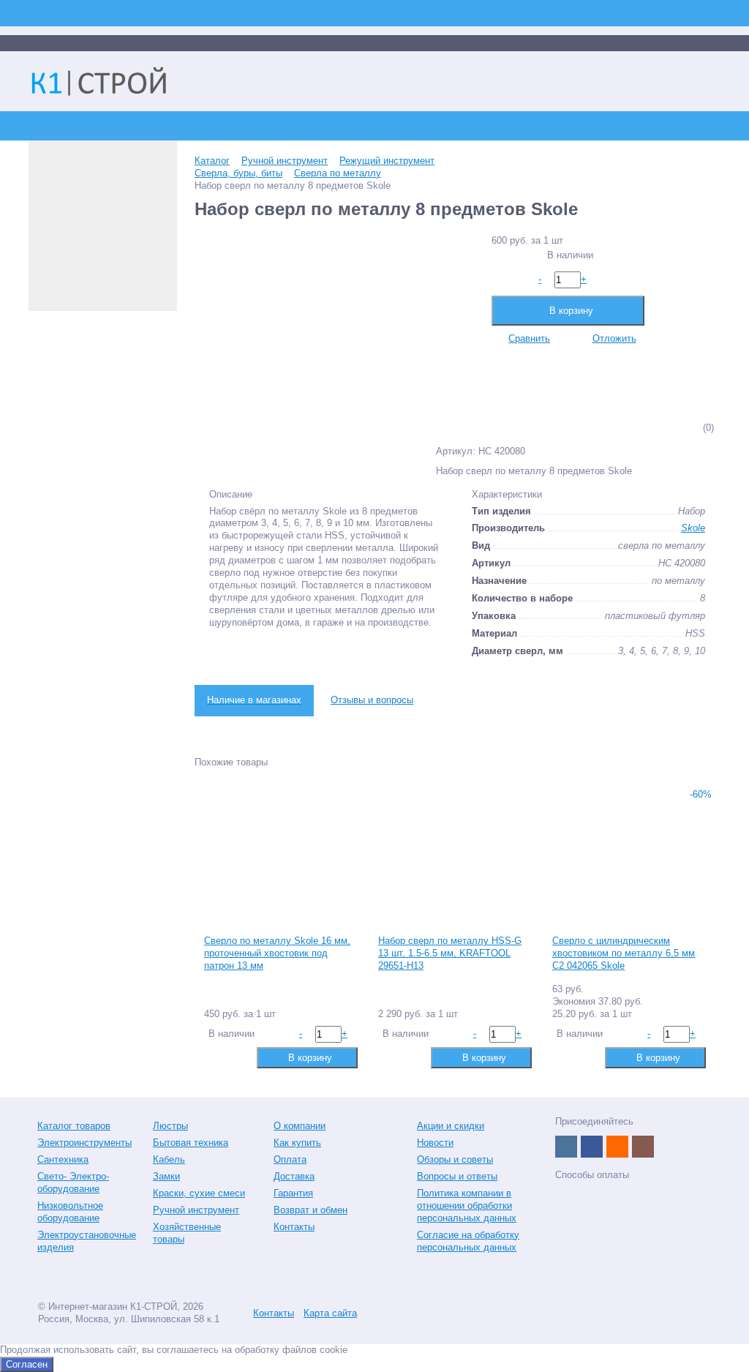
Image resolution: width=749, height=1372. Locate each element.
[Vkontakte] (566, 1147)
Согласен (27, 1364)
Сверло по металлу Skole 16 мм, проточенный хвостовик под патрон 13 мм (277, 953)
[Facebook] (592, 1147)
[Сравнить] (214, 1057)
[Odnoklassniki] (617, 1147)
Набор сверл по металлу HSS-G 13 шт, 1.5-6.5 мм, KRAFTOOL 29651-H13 (450, 953)
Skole (693, 527)
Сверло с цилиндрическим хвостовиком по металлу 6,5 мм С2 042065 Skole (623, 953)
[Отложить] (237, 1057)
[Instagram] (643, 1147)
